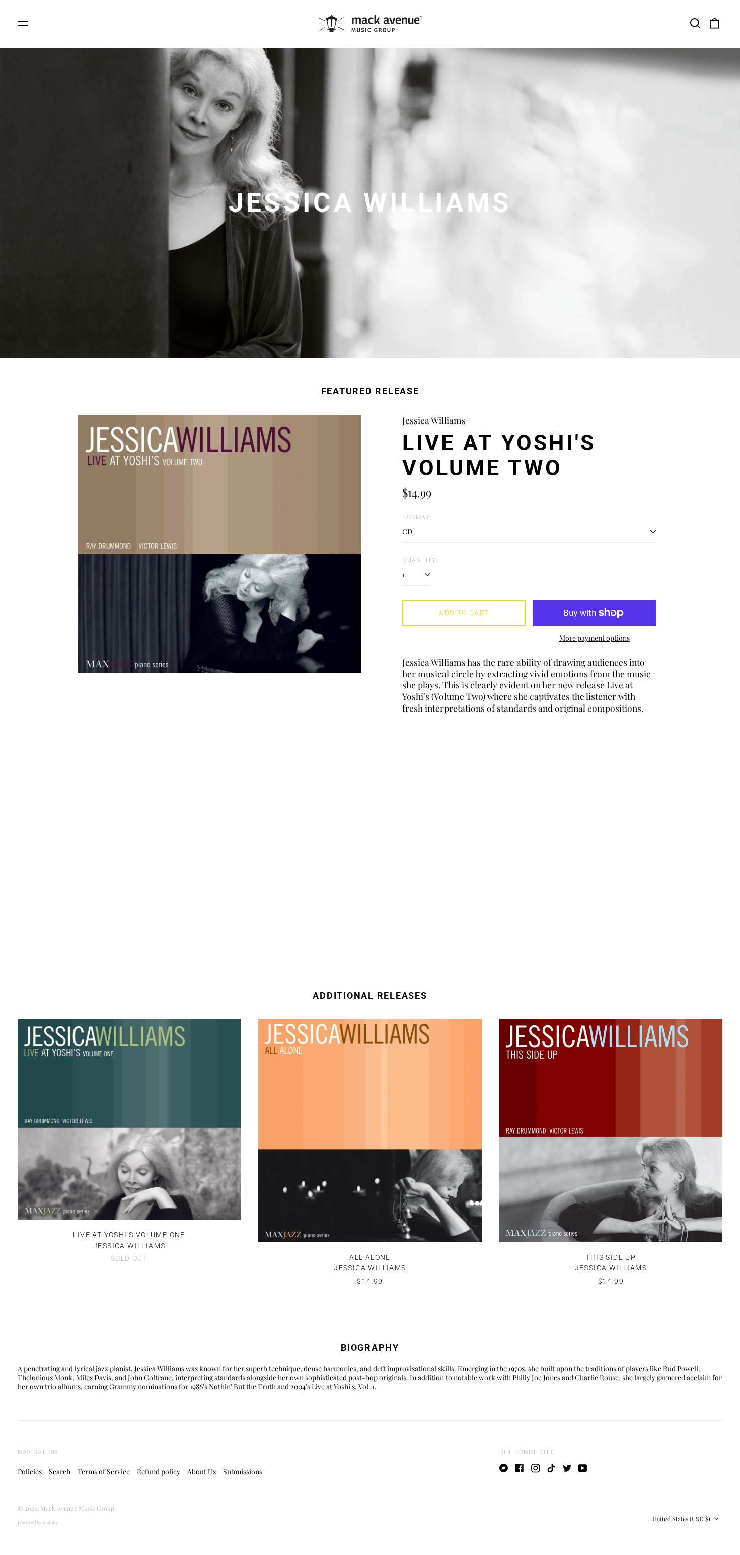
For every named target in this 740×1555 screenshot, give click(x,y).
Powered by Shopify (38, 1522)
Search (59, 1471)
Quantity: (420, 560)
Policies (30, 1471)
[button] (695, 24)
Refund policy (158, 1471)
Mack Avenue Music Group (77, 1508)
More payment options (594, 638)
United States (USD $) (682, 1519)
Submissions (242, 1471)
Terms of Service (104, 1471)
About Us (201, 1471)
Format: (417, 517)
